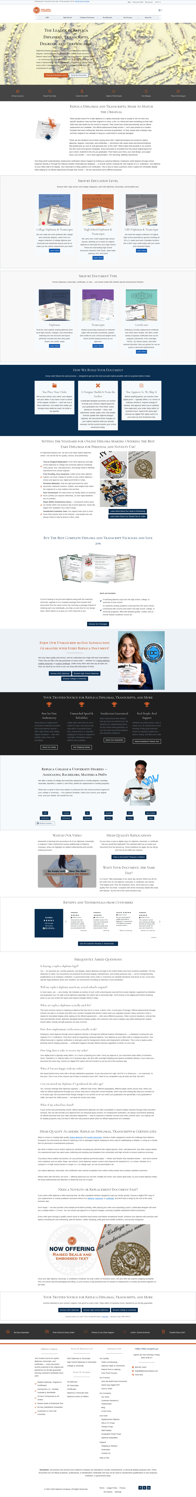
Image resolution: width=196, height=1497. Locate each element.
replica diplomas (76, 1137)
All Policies (108, 1492)
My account (149, 2)
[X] (144, 1488)
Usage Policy (112, 1488)
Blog (129, 2)
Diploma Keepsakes (109, 1438)
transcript (99, 1198)
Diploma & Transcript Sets (77, 1393)
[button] (65, 921)
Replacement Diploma (110, 1419)
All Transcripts (73, 1385)
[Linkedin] (149, 1488)
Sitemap (118, 1492)
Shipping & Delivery (109, 1446)
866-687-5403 (79, 1)
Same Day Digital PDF (110, 1385)
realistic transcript (45, 664)
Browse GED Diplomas (69, 1310)
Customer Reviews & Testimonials (110, 1402)
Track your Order (137, 2)
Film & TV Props (108, 1423)
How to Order (106, 1389)
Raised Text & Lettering (110, 1369)
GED (47, 17)
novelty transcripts (94, 1137)
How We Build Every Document (114, 1381)
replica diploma (103, 661)
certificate (110, 1198)
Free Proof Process (109, 1373)
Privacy (123, 1488)
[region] (112, 921)
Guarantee (105, 1450)
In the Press (106, 1411)
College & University (75, 1366)
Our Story (105, 1397)
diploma (91, 1198)
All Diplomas (72, 1382)
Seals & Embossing (109, 1362)
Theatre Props (107, 1427)
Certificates (71, 1389)
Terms (101, 1488)
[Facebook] (140, 1488)
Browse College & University (124, 1310)
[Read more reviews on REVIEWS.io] (49, 928)
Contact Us (105, 1453)
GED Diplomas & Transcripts (78, 1358)
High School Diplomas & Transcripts (81, 1362)
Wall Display (106, 1430)
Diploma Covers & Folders (78, 1396)
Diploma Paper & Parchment (113, 1366)
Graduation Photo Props (111, 1434)
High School (67, 17)
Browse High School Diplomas (96, 1310)
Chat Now (86, 1)
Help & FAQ (104, 1458)
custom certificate (63, 664)
